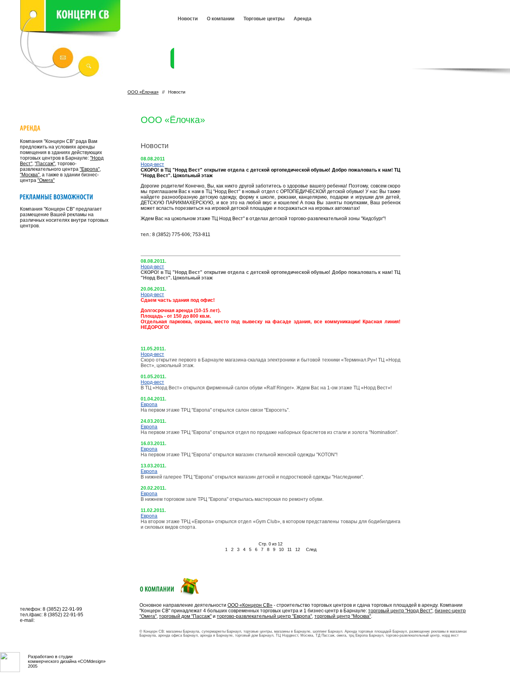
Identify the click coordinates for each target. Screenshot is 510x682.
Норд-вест (152, 164)
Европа (149, 404)
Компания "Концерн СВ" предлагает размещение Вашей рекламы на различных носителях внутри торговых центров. (64, 217)
